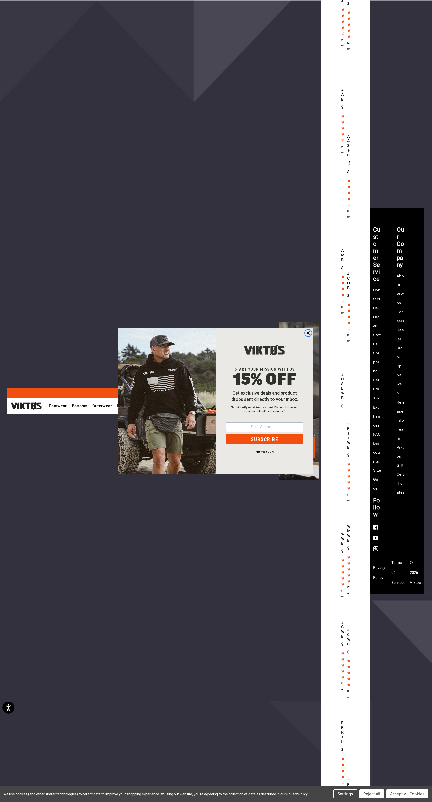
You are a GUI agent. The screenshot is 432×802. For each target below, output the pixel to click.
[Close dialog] (308, 333)
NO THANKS (265, 452)
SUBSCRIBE (264, 439)
